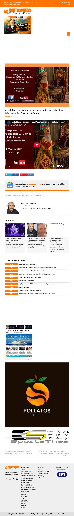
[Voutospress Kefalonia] (17, 11)
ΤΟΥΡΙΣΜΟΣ (24, 500)
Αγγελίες (36, 2)
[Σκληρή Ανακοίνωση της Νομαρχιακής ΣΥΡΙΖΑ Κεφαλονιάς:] (59, 230)
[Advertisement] (44, 46)
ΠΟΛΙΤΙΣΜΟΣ (24, 502)
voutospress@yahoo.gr (11, 472)
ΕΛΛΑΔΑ (23, 493)
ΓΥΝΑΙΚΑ (23, 503)
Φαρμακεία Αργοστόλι (15, 2)
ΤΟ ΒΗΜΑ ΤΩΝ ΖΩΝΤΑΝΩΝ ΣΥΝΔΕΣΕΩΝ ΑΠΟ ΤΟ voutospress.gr (23, 195)
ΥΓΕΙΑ (22, 498)
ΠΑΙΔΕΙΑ (23, 507)
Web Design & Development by (54, 514)
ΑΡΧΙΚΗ (23, 470)
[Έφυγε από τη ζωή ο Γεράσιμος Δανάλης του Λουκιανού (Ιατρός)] (15, 230)
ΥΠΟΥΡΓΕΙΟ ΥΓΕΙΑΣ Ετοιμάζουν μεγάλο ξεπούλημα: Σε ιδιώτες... (36, 274)
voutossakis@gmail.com (11, 474)
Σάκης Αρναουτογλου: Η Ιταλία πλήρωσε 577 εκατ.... (33, 270)
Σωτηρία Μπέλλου (23, 287)
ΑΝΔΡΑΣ (23, 505)
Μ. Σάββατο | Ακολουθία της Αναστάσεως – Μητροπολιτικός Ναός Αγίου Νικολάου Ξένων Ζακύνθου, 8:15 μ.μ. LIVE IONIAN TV (54, 453)
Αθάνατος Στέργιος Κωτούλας (26, 264)
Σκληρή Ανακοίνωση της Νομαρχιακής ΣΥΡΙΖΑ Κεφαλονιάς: (57, 240)
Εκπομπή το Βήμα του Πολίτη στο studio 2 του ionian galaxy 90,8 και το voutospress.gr (36, 240)
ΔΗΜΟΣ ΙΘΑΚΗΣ (25, 484)
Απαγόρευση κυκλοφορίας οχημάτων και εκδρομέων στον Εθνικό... (37, 293)
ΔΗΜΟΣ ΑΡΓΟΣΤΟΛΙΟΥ (27, 478)
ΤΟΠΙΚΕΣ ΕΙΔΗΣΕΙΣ (26, 471)
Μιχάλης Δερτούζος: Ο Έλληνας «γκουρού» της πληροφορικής (36, 284)
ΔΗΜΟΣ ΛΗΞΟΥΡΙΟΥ (26, 480)
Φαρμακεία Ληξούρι (28, 2)
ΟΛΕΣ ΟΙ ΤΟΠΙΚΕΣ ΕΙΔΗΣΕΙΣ (28, 473)
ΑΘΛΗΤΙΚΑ (24, 496)
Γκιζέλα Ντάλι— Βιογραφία (26, 280)
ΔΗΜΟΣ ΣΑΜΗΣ (25, 482)
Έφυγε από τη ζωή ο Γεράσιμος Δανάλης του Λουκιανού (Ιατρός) (15, 240)
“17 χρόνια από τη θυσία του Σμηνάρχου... (30, 290)
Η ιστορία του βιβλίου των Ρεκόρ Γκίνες (29, 277)
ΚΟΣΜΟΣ (23, 494)
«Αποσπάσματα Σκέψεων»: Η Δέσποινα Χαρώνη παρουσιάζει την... (37, 267)
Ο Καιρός (6, 2)
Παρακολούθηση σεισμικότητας (12, 4)
